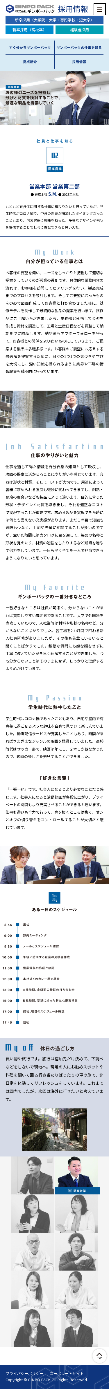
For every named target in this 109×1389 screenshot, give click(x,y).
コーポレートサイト (67, 1373)
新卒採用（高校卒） (29, 29)
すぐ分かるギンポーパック (30, 47)
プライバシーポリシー (24, 1373)
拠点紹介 (30, 61)
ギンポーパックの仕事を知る (79, 47)
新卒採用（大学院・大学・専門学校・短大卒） (54, 20)
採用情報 (73, 8)
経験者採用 (79, 29)
